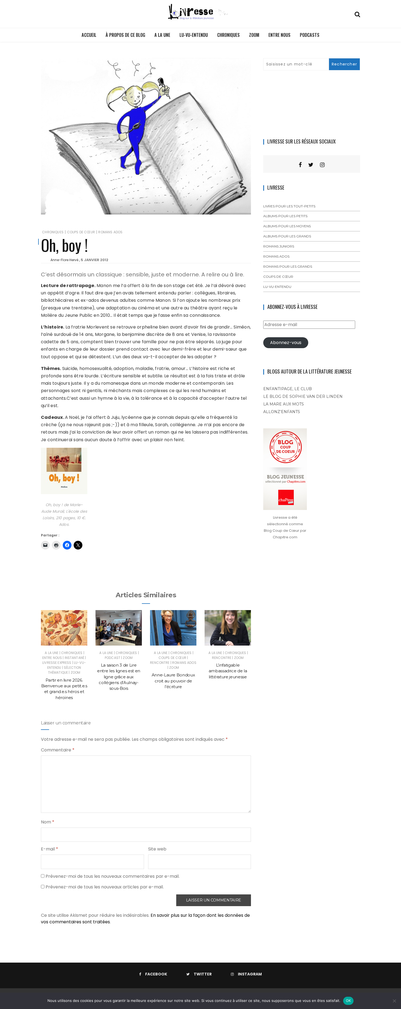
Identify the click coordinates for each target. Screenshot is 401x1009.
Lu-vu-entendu (193, 35)
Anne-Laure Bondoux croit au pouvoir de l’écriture (173, 680)
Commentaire (57, 750)
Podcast (112, 657)
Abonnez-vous (285, 342)
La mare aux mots (283, 404)
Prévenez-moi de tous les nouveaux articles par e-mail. (105, 887)
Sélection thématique (64, 670)
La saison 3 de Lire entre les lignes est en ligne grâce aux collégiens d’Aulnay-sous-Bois (118, 676)
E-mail (49, 849)
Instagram (250, 974)
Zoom (254, 35)
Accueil (89, 35)
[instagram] (322, 165)
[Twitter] (310, 165)
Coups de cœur (81, 232)
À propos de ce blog (125, 35)
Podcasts (309, 35)
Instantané (75, 657)
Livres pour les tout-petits (289, 206)
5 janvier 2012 (94, 259)
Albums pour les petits (285, 216)
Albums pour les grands (287, 236)
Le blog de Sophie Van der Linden (303, 396)
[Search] (357, 14)
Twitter (203, 974)
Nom (47, 822)
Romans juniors (278, 246)
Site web (157, 849)
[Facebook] (300, 165)
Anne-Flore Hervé (64, 260)
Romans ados (110, 232)
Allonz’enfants (281, 411)
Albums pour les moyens (287, 226)
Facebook (156, 974)
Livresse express (56, 662)
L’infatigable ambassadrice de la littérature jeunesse (228, 670)
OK (348, 1000)
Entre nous (279, 35)
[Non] (394, 1001)
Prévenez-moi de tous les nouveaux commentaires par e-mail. (112, 876)
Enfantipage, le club (287, 388)
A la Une (162, 35)
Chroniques (228, 35)
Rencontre (159, 662)
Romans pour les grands (287, 266)
